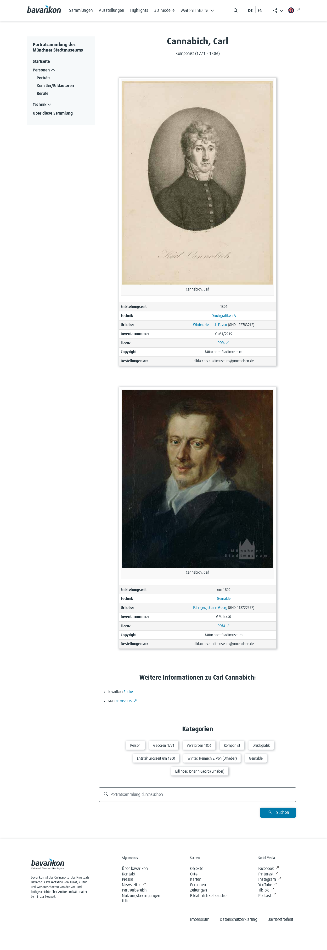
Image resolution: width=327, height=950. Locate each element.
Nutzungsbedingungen (141, 896)
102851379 (124, 701)
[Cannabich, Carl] (197, 183)
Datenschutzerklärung (238, 919)
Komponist (232, 745)
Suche (128, 692)
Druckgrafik (261, 745)
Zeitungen (198, 890)
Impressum (199, 919)
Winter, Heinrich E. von (210, 325)
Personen (198, 885)
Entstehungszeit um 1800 (156, 758)
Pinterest (265, 874)
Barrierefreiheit (280, 919)
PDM (221, 343)
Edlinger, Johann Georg (210, 608)
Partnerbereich (134, 890)
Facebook (266, 869)
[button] (198, 9)
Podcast (264, 896)
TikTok (263, 890)
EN (260, 11)
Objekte (196, 869)
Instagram (267, 879)
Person (135, 745)
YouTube (265, 885)
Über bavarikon (135, 869)
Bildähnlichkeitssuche (208, 896)
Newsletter (131, 885)
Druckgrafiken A (224, 316)
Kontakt (128, 874)
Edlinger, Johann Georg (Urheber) (199, 771)
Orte (193, 874)
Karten (196, 879)
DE (250, 11)
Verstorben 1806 (199, 745)
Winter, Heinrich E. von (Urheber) (212, 758)
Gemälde (223, 598)
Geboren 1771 (163, 745)
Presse (127, 879)
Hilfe (126, 901)
